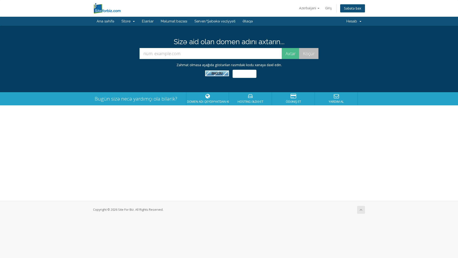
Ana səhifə (105, 21)
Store (126, 21)
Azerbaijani (308, 8)
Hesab (352, 21)
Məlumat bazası (174, 21)
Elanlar (148, 21)
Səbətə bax (352, 8)
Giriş (328, 8)
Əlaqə (248, 21)
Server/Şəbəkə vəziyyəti (214, 21)
